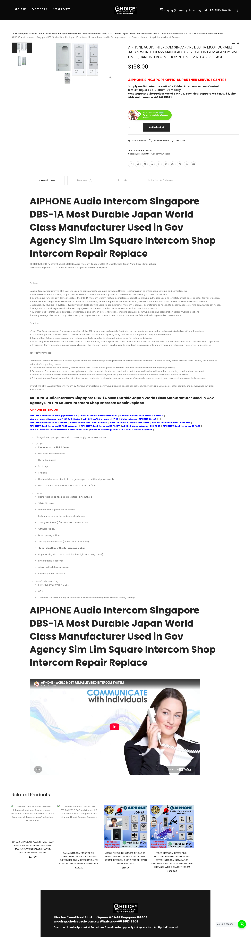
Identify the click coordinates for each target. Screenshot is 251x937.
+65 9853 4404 (127, 921)
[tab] (47, 180)
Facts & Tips (39, 9)
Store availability (139, 141)
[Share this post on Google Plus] (172, 164)
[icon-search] (236, 10)
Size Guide (180, 141)
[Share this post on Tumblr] (159, 164)
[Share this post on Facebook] (131, 164)
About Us (20, 9)
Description (47, 180)
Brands (122, 180)
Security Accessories (172, 33)
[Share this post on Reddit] (145, 164)
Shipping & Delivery (160, 180)
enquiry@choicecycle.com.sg (76, 921)
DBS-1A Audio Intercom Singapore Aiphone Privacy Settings (105, 597)
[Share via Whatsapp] (186, 164)
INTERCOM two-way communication (204, 33)
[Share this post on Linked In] (152, 164)
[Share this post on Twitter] (138, 164)
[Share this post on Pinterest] (165, 164)
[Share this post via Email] (193, 164)
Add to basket (156, 127)
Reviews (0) (85, 180)
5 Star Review (61, 9)
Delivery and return (161, 141)
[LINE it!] (179, 164)
